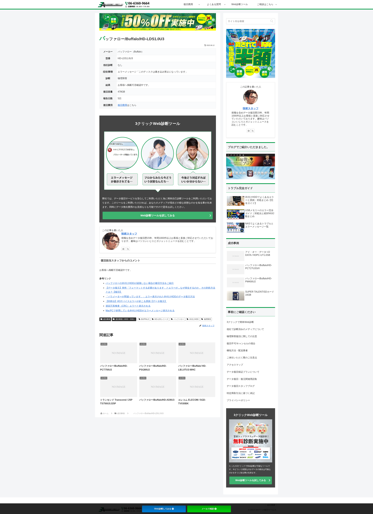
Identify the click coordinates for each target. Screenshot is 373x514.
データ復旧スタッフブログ (241, 386)
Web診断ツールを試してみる (157, 215)
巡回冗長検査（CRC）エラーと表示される (128, 306)
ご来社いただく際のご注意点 (242, 357)
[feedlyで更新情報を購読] (123, 249)
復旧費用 (122, 105)
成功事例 (106, 319)
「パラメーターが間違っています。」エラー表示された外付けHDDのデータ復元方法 (150, 296)
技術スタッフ (129, 233)
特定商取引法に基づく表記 (241, 393)
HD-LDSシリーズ (161, 319)
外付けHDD (194, 319)
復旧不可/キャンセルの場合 (241, 343)
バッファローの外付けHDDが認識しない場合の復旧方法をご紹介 (140, 283)
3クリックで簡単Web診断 (240, 322)
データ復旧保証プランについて (243, 372)
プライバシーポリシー (238, 400)
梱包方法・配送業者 (237, 350)
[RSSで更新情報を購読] (128, 249)
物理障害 (207, 319)
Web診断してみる (162, 508)
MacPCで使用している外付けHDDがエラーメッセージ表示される (140, 310)
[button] (272, 21)
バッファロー (179, 319)
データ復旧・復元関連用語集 (242, 379)
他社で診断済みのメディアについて (245, 329)
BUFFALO (145, 319)
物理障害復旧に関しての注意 (242, 336)
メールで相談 (208, 508)
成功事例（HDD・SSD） (125, 319)
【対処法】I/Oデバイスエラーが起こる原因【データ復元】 (136, 301)
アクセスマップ (235, 365)
